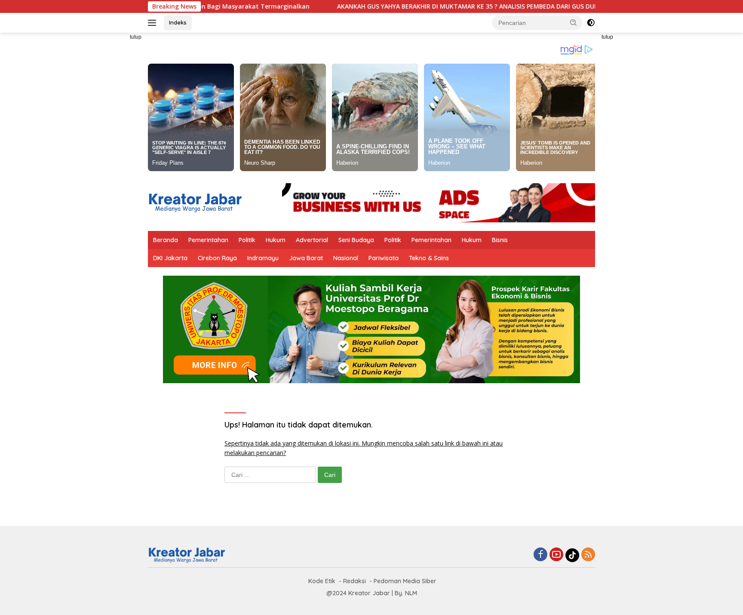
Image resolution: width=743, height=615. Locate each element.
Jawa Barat (306, 258)
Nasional (345, 258)
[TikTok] (572, 555)
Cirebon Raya (217, 258)
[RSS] (588, 555)
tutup (135, 37)
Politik (247, 240)
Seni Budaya (356, 240)
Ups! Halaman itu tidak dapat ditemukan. (298, 425)
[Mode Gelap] (590, 22)
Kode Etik (321, 581)
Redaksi (354, 581)
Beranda (165, 240)
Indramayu (263, 258)
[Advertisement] (109, 162)
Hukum (276, 240)
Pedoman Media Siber (405, 581)
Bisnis (500, 240)
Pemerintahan (208, 240)
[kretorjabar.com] (195, 202)
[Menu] (154, 22)
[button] (573, 22)
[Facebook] (540, 555)
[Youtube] (556, 555)
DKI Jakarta (170, 258)
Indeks (178, 22)
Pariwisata (383, 258)
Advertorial (312, 240)
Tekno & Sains (429, 258)
